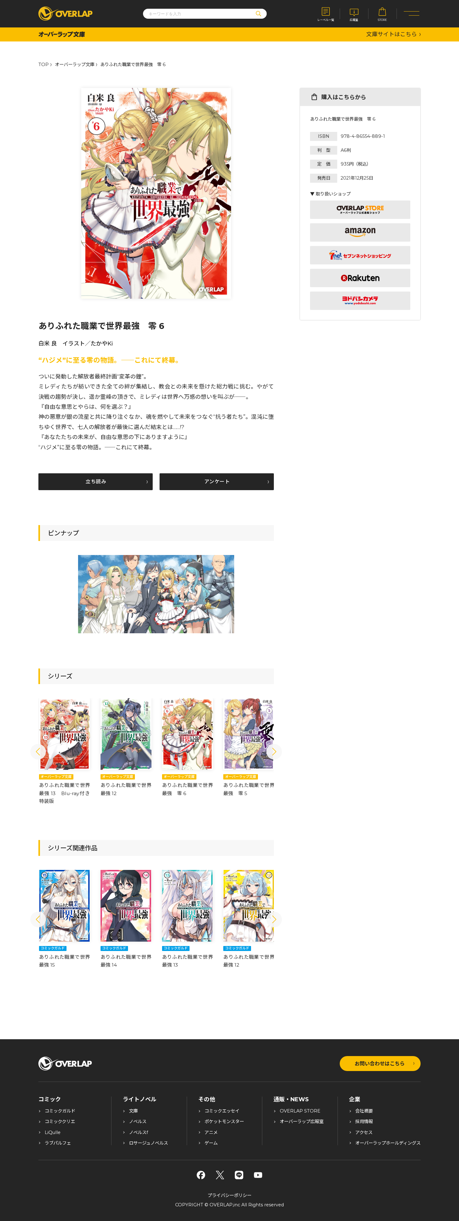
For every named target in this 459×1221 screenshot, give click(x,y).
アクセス (364, 1132)
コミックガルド (60, 1111)
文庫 (133, 1111)
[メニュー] (411, 14)
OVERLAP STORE (300, 1111)
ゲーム (211, 1143)
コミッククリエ (60, 1121)
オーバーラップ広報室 (301, 1121)
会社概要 (364, 1111)
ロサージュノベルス (148, 1143)
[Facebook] (201, 1175)
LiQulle (53, 1132)
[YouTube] (258, 1175)
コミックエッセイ (222, 1111)
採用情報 (364, 1121)
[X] (220, 1175)
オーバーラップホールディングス (388, 1143)
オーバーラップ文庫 (74, 64)
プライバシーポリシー (229, 1195)
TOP (43, 64)
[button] (38, 752)
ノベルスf (138, 1132)
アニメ (211, 1132)
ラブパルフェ (58, 1143)
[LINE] (239, 1175)
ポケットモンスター (224, 1121)
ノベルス (137, 1121)
